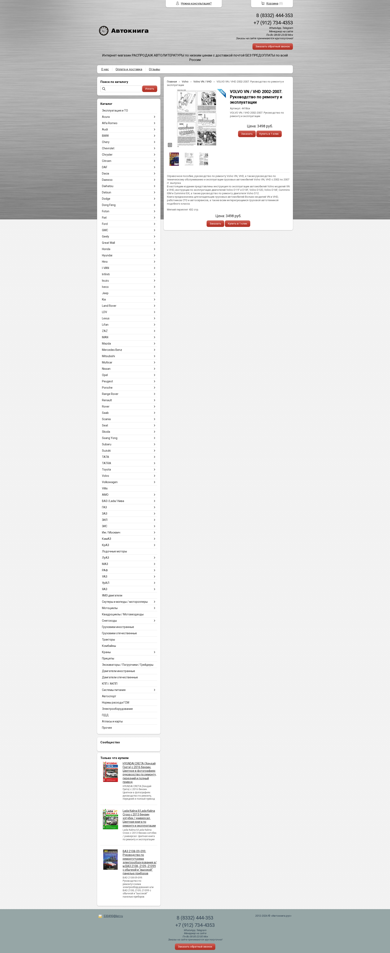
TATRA (106, 463)
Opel (105, 375)
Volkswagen (110, 482)
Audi (105, 129)
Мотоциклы (110, 608)
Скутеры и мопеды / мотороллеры (125, 601)
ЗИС (104, 526)
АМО (105, 494)
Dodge (106, 198)
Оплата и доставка (129, 69)
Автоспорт (109, 696)
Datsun (106, 192)
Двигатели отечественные (120, 677)
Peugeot (107, 381)
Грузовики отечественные (119, 633)
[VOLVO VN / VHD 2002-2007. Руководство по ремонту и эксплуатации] (196, 118)
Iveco (105, 286)
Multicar (107, 362)
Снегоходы (109, 620)
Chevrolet (108, 148)
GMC (105, 230)
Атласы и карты (112, 721)
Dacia (105, 173)
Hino (105, 261)
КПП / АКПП (109, 683)
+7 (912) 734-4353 (273, 23)
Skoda (106, 431)
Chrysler (107, 154)
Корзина (272, 3)
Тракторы (108, 639)
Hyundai (107, 255)
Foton (105, 211)
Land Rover (109, 305)
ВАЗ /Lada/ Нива (113, 501)
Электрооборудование (117, 708)
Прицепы (108, 658)
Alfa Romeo (109, 123)
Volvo (105, 475)
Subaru (106, 444)
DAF (104, 167)
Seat (105, 425)
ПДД (105, 715)
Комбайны (109, 645)
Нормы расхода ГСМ (115, 702)
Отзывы (154, 69)
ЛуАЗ (105, 557)
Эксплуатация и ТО (115, 110)
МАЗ (105, 564)
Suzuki (106, 450)
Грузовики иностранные (118, 627)
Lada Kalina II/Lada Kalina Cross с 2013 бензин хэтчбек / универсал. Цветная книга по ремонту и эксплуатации (139, 818)
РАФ (105, 570)
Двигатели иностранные (118, 671)
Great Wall (108, 242)
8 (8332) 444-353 (274, 15)
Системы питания (114, 690)
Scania (106, 419)
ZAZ (105, 331)
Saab (105, 412)
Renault (107, 400)
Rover (105, 406)
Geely (105, 236)
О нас (105, 69)
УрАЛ (105, 582)
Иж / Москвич (111, 532)
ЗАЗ (104, 513)
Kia (104, 299)
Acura (106, 116)
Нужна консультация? (196, 3)
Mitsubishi (108, 356)
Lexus (105, 318)
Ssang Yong (109, 438)
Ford (105, 224)
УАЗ (104, 576)
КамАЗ (106, 538)
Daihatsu (107, 186)
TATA (105, 457)
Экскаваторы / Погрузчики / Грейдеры (127, 664)
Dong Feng (109, 205)
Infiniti (106, 274)
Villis (105, 488)
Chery (105, 142)
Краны (106, 652)
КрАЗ (105, 545)
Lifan (105, 324)
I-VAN (105, 268)
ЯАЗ (104, 589)
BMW (105, 135)
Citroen (106, 161)
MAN (105, 337)
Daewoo (107, 179)
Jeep (105, 293)
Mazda (106, 343)
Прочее (107, 727)
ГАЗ (104, 507)
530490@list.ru (113, 916)
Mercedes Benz (112, 349)
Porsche (107, 387)
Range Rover (110, 394)
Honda (106, 249)
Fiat (104, 217)
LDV (104, 312)
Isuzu (105, 280)
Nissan (106, 368)
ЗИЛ (104, 519)
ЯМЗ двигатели (112, 595)
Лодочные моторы (114, 551)
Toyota (106, 469)
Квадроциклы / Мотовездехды (123, 614)
